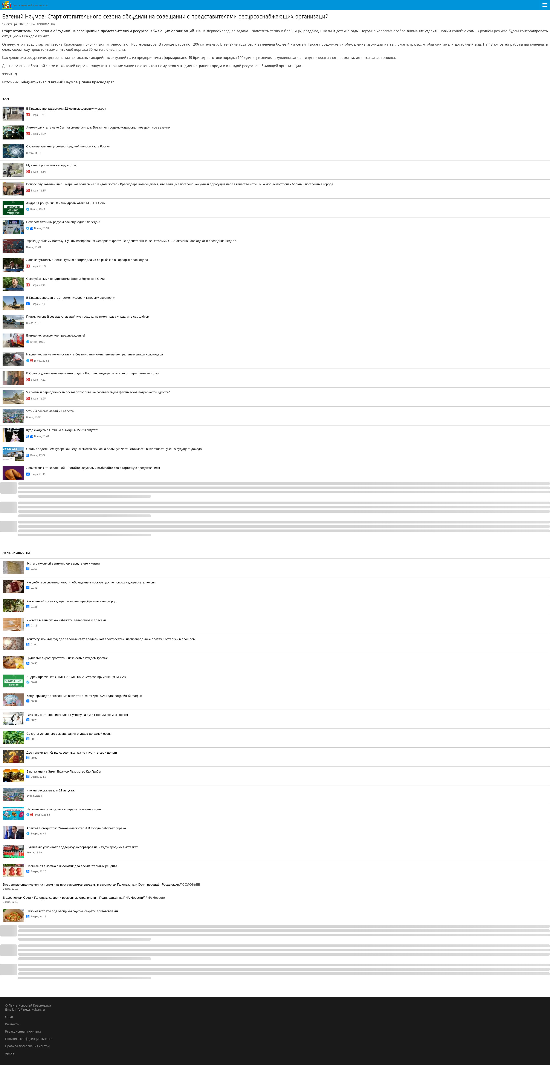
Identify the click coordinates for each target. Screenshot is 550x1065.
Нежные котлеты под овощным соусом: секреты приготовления (72, 911)
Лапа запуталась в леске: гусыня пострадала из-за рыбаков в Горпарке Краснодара (87, 260)
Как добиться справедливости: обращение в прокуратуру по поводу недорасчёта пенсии (91, 582)
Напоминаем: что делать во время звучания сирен (63, 809)
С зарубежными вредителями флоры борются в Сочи (65, 278)
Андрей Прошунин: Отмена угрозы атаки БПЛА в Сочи (65, 203)
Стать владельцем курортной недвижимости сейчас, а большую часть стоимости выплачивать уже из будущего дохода (114, 449)
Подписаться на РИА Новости (121, 897)
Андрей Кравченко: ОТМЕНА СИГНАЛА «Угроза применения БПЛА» (76, 677)
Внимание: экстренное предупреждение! (55, 335)
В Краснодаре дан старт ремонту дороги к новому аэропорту (70, 297)
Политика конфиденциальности (28, 1039)
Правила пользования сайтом (27, 1046)
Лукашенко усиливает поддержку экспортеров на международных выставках (82, 847)
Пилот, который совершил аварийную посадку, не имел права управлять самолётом (87, 316)
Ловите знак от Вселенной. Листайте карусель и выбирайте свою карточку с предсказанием (93, 468)
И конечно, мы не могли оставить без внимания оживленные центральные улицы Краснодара (94, 354)
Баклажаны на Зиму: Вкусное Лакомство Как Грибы (63, 771)
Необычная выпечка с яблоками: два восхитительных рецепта (71, 866)
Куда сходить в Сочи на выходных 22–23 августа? (62, 430)
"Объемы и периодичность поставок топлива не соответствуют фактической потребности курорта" (98, 392)
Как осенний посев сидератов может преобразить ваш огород (71, 601)
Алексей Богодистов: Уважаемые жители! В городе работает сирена (76, 828)
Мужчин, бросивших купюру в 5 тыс (51, 165)
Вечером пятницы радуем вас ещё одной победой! (63, 222)
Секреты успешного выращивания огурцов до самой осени (69, 733)
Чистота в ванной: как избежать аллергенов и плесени (66, 620)
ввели (57, 897)
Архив (9, 1053)
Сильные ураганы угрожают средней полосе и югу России (68, 146)
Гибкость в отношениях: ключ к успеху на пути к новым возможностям (77, 714)
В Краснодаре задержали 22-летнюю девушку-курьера (66, 108)
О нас (9, 1017)
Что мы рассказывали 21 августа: (50, 411)
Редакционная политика (23, 1031)
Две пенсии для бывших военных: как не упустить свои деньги (71, 752)
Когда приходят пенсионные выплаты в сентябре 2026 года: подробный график (84, 696)
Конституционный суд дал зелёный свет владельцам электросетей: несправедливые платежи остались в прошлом (110, 639)
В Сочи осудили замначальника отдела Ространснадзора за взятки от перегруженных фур (92, 373)
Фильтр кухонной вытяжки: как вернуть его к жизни (63, 563)
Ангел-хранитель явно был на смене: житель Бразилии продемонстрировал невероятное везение (98, 127)
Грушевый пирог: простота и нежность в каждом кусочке (67, 658)
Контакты (12, 1024)
